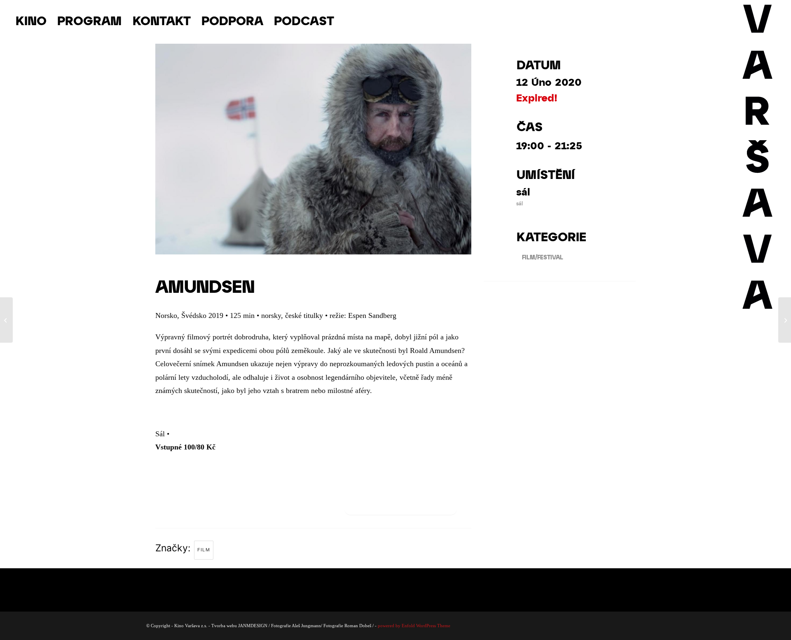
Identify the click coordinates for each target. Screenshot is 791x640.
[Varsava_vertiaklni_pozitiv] (757, 20)
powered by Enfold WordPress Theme (414, 625)
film (203, 550)
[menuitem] (31, 20)
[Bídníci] (6, 320)
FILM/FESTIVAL (542, 257)
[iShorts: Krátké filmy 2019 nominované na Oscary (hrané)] (784, 320)
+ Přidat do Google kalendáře (401, 505)
